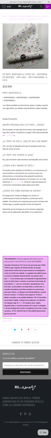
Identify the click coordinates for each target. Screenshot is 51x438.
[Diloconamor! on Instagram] (30, 414)
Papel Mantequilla (19, 318)
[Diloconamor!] (25, 6)
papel (5, 217)
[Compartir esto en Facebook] (21, 330)
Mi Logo (6, 228)
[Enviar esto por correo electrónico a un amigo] (35, 330)
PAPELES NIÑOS (33, 318)
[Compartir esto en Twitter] (15, 330)
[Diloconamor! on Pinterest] (25, 414)
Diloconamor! (14, 422)
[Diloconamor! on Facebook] (21, 414)
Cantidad (7, 239)
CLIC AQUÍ (9, 135)
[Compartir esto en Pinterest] (28, 330)
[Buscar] (41, 6)
